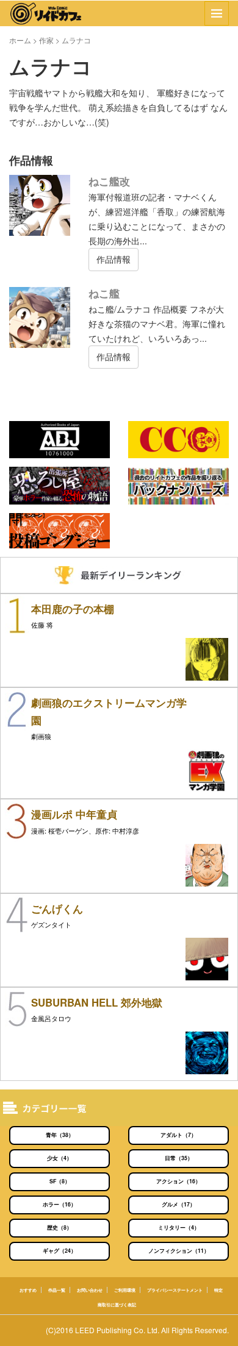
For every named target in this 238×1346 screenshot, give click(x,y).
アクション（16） (178, 1181)
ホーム (20, 40)
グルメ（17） (178, 1204)
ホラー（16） (59, 1204)
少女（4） (59, 1158)
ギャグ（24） (59, 1251)
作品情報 (113, 259)
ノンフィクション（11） (178, 1251)
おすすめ (28, 1290)
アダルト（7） (178, 1135)
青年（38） (60, 1135)
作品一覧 (56, 1290)
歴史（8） (59, 1227)
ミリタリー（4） (179, 1227)
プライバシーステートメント (175, 1290)
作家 (46, 40)
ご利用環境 (124, 1290)
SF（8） (59, 1181)
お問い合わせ (90, 1290)
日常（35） (179, 1158)
